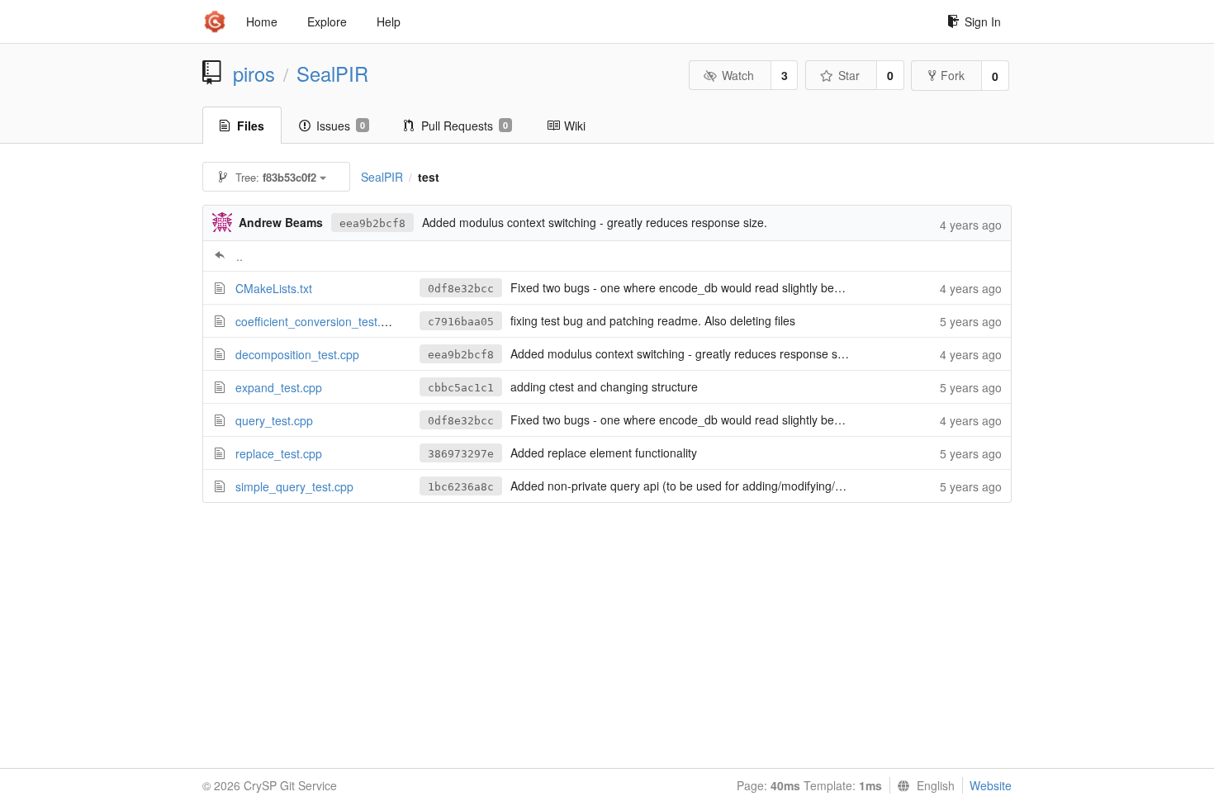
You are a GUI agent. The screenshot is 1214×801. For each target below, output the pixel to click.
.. (239, 256)
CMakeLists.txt (273, 288)
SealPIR (332, 73)
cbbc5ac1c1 (461, 388)
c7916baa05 (461, 321)
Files (250, 125)
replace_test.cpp (278, 453)
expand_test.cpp (278, 387)
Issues (340, 125)
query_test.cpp (274, 420)
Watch (738, 75)
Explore (327, 21)
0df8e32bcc (461, 288)
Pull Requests (464, 125)
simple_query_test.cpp (294, 486)
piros (254, 73)
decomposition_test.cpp (297, 354)
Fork (953, 75)
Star (849, 75)
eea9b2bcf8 (372, 223)
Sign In (983, 21)
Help (389, 21)
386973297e (461, 454)
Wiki (575, 125)
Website (991, 785)
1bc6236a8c (461, 487)
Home (261, 21)
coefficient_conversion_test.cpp (317, 321)
